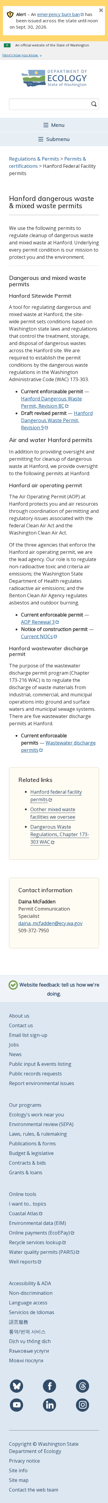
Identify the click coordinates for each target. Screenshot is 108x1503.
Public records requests (35, 1073)
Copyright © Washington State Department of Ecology (44, 1447)
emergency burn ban (58, 14)
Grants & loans (25, 1172)
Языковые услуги (29, 1351)
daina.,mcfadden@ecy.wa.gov (50, 923)
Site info (18, 1470)
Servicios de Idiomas (31, 1312)
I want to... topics (27, 1203)
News (15, 1054)
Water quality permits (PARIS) (42, 1252)
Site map (18, 1480)
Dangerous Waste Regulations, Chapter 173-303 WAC (59, 834)
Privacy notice (24, 1461)
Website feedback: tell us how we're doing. (58, 989)
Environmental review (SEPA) (41, 1124)
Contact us (21, 1025)
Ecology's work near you (36, 1114)
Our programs (25, 1105)
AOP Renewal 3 (38, 622)
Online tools (22, 1194)
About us (19, 1015)
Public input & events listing (40, 1064)
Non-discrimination (30, 1293)
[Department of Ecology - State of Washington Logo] (54, 78)
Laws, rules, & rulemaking (38, 1134)
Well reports (23, 1261)
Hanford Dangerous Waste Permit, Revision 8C (51, 402)
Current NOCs (37, 636)
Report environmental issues (41, 1083)
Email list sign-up (28, 1035)
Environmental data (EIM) (37, 1223)
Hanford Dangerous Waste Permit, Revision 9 (57, 420)
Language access (28, 1302)
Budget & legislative (31, 1153)
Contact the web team (33, 1489)
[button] (54, 125)
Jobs (14, 1044)
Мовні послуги (26, 1360)
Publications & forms (32, 1143)
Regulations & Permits (34, 158)
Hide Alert (87, 11)
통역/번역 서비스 (27, 1331)
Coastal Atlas (23, 1213)
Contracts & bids (27, 1162)
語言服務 (18, 1322)
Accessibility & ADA (30, 1283)
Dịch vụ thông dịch (30, 1341)
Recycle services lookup (35, 1242)
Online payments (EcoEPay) (39, 1232)
